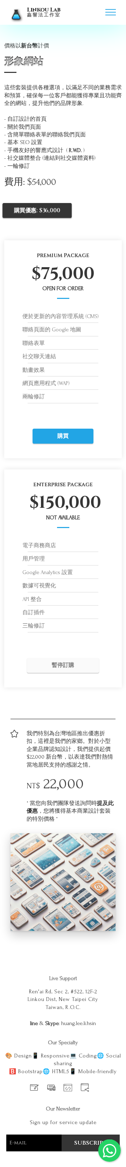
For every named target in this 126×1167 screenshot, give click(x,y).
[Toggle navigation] (110, 12)
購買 (63, 436)
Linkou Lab (44, 12)
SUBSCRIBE (90, 1143)
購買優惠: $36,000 (37, 210)
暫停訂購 (63, 665)
